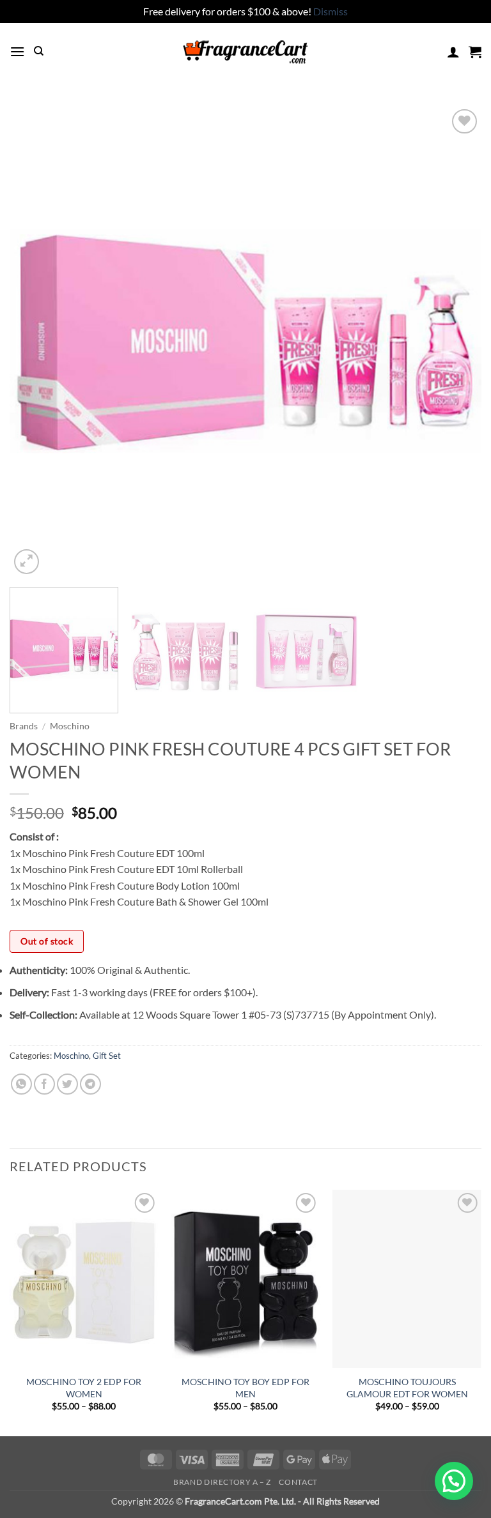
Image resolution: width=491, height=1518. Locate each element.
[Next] (455, 341)
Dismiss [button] (330, 11)
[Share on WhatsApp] (21, 1084)
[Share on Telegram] (90, 1084)
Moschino (70, 726)
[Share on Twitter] (67, 1084)
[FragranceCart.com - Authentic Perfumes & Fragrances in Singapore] (245, 52)
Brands (24, 726)
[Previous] (35, 341)
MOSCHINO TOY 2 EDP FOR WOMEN (83, 1387)
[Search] (38, 51)
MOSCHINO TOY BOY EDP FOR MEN (245, 1387)
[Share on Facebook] (44, 1084)
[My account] (453, 52)
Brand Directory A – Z (222, 1482)
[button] (17, 51)
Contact (298, 1482)
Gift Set (107, 1056)
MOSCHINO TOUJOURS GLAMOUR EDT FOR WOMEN (407, 1387)
